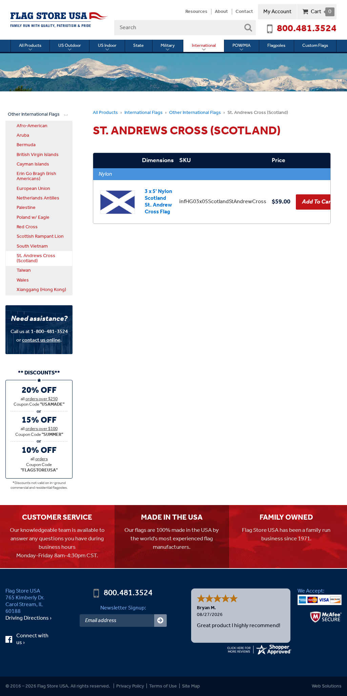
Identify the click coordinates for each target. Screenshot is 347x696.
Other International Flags (195, 112)
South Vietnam (32, 246)
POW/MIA (241, 45)
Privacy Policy (130, 686)
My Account (277, 11)
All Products (30, 45)
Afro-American (32, 125)
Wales (23, 280)
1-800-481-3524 (49, 331)
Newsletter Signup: (123, 608)
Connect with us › (32, 639)
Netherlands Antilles (38, 198)
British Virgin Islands (38, 154)
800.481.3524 (306, 29)
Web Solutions (327, 686)
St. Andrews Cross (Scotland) (36, 258)
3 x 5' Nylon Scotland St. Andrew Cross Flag (158, 201)
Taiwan (24, 270)
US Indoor (107, 45)
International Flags (143, 112)
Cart (321, 11)
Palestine (26, 207)
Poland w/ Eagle (33, 217)
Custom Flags (315, 45)
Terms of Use (163, 686)
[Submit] (160, 620)
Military (168, 45)
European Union (33, 188)
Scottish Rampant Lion (40, 236)
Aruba (23, 135)
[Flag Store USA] (59, 19)
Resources (196, 12)
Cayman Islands (33, 164)
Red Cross (27, 227)
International (204, 45)
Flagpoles (276, 45)
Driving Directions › (28, 618)
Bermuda (26, 144)
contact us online (41, 340)
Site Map (191, 686)
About (221, 12)
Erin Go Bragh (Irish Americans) (36, 176)
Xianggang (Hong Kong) (41, 289)
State (138, 45)
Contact (244, 12)
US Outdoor (69, 45)
